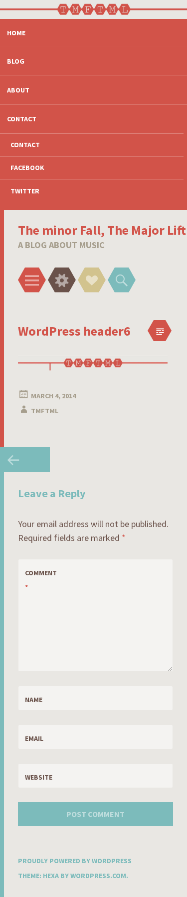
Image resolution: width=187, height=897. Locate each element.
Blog (15, 61)
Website (38, 777)
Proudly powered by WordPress (75, 860)
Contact (21, 118)
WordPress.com (98, 875)
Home (16, 32)
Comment (41, 580)
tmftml (44, 410)
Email (34, 738)
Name (33, 699)
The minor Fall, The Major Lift (102, 230)
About (18, 90)
